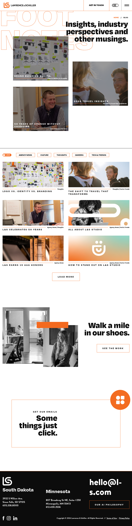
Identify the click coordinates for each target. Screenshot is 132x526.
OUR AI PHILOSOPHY (109, 504)
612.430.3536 (53, 507)
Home (116, 18)
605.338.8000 (11, 505)
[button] (127, 5)
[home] (20, 5)
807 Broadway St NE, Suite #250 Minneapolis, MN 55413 (63, 501)
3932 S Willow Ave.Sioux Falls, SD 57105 (14, 500)
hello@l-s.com (105, 486)
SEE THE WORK (113, 348)
